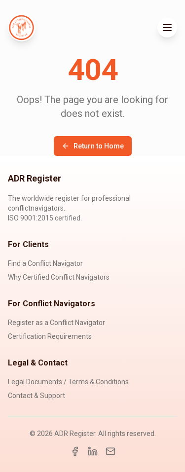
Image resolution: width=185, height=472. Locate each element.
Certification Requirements (50, 336)
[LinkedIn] (93, 451)
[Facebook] (75, 451)
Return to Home (99, 146)
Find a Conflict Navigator (45, 263)
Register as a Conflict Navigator (56, 323)
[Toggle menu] (167, 27)
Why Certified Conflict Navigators (59, 277)
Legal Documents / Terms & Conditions (68, 382)
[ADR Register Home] (22, 27)
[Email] (110, 451)
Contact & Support (36, 395)
